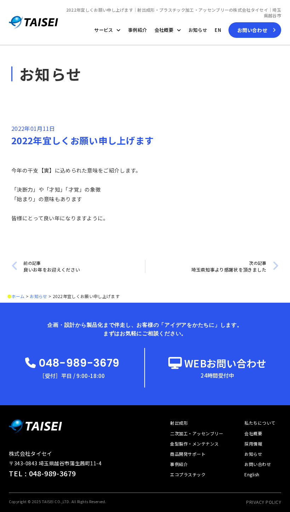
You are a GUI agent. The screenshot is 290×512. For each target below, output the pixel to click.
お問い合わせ (257, 464)
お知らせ (197, 30)
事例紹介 (137, 30)
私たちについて (259, 423)
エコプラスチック (187, 474)
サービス (103, 30)
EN (218, 30)
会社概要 (164, 30)
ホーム (17, 296)
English (251, 474)
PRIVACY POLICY (263, 502)
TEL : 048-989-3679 (42, 473)
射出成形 (179, 423)
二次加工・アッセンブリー (196, 433)
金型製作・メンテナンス (194, 444)
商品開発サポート (187, 454)
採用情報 (253, 444)
